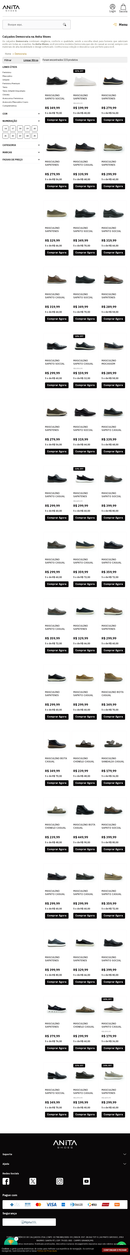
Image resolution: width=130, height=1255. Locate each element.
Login (112, 11)
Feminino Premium (11, 83)
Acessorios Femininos (13, 98)
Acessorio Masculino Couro (15, 102)
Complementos (10, 105)
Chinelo (6, 94)
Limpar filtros (31, 60)
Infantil (6, 79)
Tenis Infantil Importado (14, 91)
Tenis (5, 87)
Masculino (7, 76)
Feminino (7, 72)
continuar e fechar (115, 1250)
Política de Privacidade (47, 1251)
